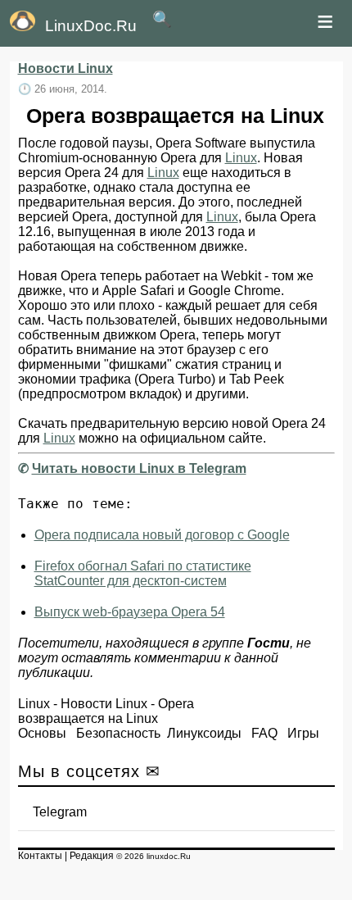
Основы (42, 733)
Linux (241, 158)
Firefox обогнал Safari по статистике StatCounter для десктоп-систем (142, 573)
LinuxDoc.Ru (91, 25)
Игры (303, 733)
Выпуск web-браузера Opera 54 (129, 612)
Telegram (60, 812)
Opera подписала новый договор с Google (162, 535)
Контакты (40, 855)
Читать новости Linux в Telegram (139, 468)
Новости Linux (65, 68)
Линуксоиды (204, 733)
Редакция (92, 855)
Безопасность (118, 733)
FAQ (264, 733)
